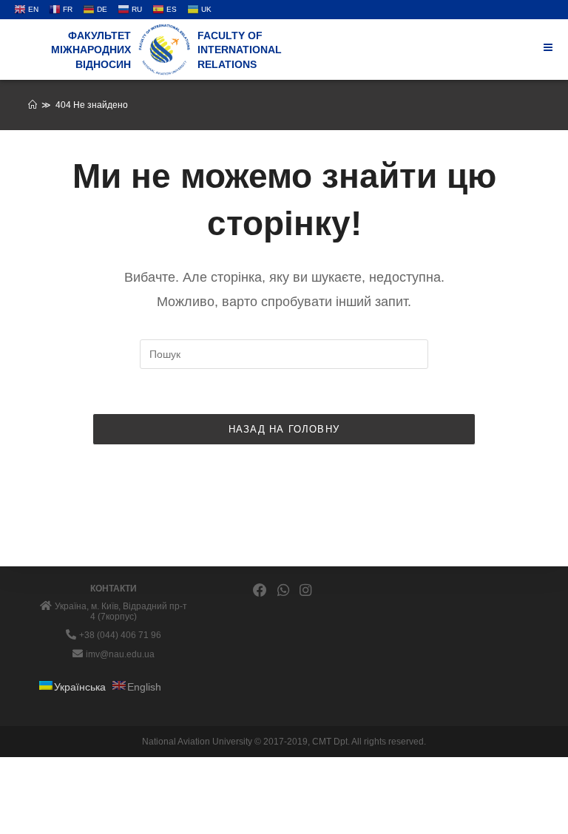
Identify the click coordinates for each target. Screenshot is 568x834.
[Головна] (32, 105)
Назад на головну (284, 429)
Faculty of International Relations (239, 50)
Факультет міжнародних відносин (91, 50)
